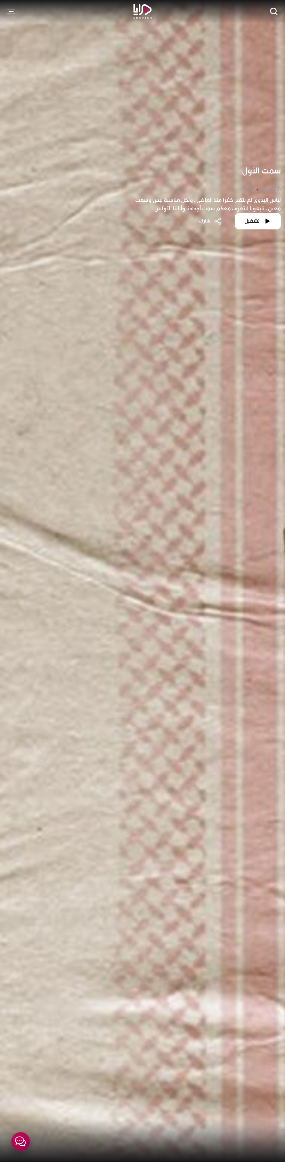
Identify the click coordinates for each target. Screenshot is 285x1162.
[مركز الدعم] (20, 1141)
